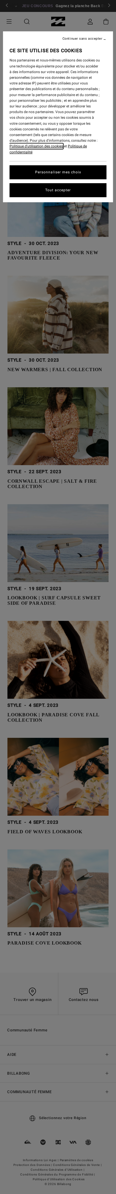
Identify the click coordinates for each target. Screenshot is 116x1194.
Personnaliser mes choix (58, 172)
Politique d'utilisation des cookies (36, 146)
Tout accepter (58, 190)
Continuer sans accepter (82, 38)
